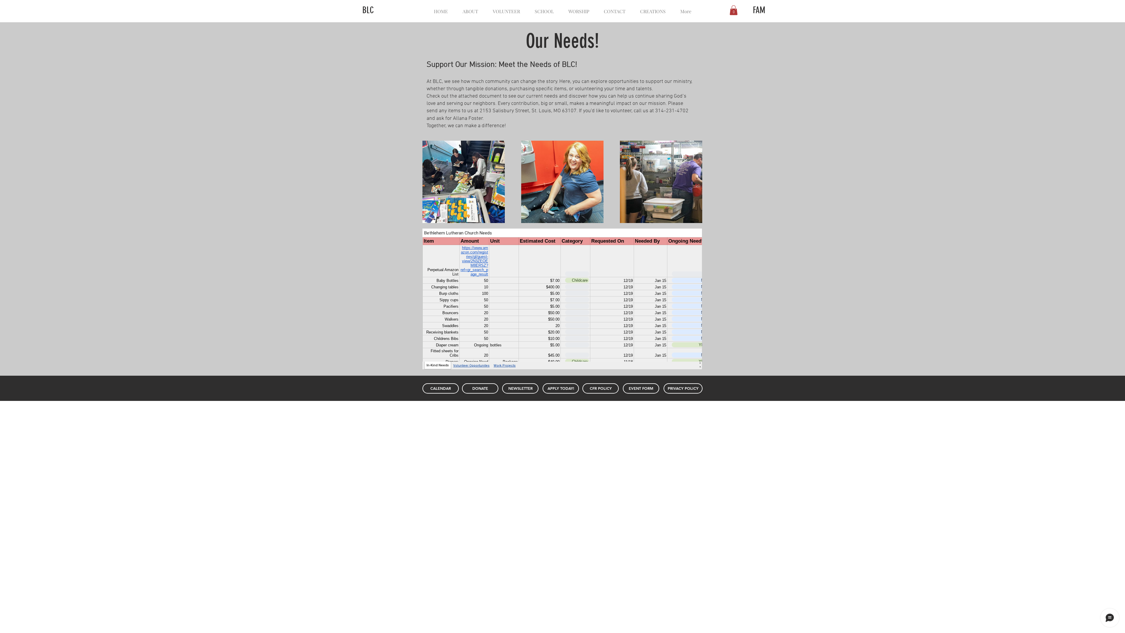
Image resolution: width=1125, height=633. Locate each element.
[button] (733, 10)
